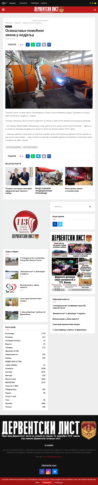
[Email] (54, 471)
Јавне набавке (11, 365)
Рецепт (8, 393)
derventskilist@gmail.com (52, 457)
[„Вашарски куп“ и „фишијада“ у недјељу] (11, 274)
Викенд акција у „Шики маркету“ (66, 319)
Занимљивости (11, 354)
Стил (7, 400)
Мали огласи (10, 379)
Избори (8, 358)
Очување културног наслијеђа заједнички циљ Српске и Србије (18, 190)
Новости (8, 386)
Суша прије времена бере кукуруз (66, 324)
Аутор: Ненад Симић (13, 147)
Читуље (8, 407)
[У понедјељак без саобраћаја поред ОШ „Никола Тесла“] (11, 261)
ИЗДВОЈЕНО (10, 361)
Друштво (8, 26)
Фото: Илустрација (30, 147)
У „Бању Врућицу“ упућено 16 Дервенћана (69, 330)
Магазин (8, 375)
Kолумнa (9, 337)
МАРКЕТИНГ (10, 382)
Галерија (9, 347)
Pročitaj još (58, 482)
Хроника (8, 403)
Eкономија (9, 333)
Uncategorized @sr (13, 341)
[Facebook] (42, 471)
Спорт (7, 396)
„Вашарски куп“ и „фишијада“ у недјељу (69, 313)
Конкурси (9, 368)
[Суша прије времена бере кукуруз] (11, 302)
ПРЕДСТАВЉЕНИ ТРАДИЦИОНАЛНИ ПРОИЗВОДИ (43, 190)
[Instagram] (48, 471)
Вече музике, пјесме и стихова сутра (73, 189)
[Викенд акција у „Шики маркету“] (11, 288)
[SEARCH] (90, 206)
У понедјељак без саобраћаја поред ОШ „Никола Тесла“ (32, 259)
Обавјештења (10, 389)
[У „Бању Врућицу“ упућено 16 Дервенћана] (11, 315)
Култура (8, 372)
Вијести (8, 344)
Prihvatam (47, 482)
